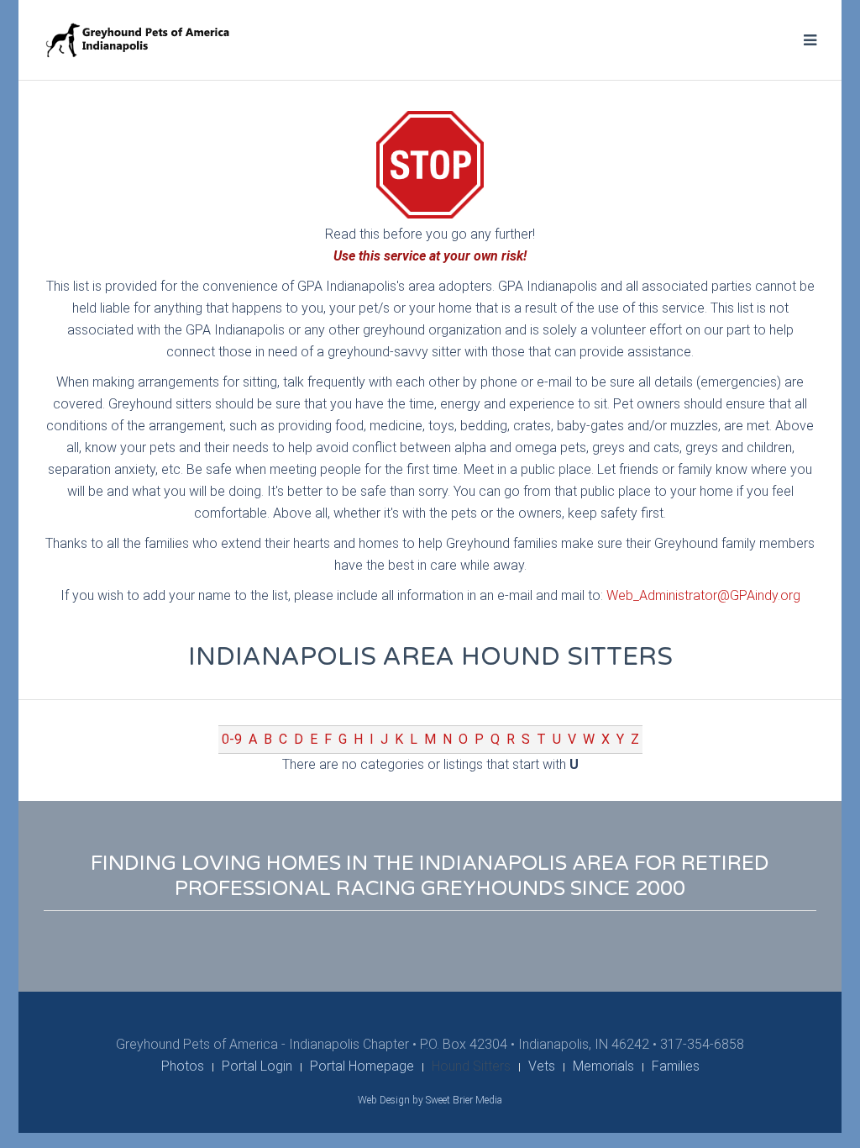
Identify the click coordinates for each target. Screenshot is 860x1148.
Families (676, 1066)
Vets (541, 1066)
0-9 (232, 739)
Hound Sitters (471, 1066)
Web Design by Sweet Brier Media (430, 1100)
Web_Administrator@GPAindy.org (703, 595)
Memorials (603, 1066)
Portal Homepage (362, 1066)
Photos (182, 1066)
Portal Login (257, 1066)
